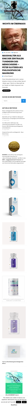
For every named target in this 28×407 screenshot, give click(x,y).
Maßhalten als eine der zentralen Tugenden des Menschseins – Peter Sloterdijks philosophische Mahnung (13, 64)
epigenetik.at (14, 11)
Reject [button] (24, 402)
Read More (14, 405)
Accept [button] (18, 402)
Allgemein (15, 52)
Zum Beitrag (6, 90)
